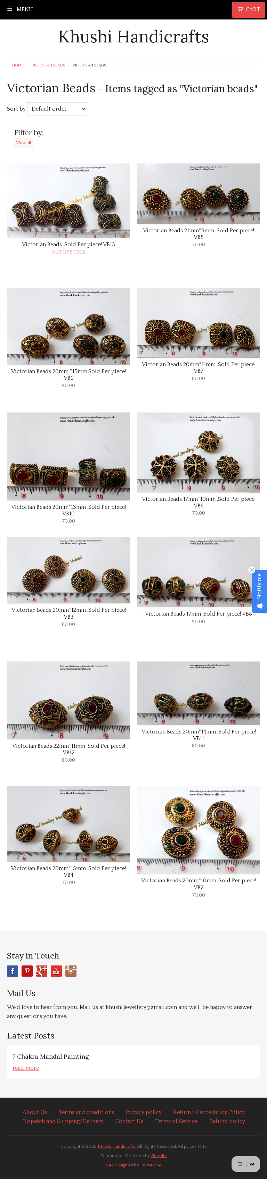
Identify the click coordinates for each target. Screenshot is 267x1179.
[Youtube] (56, 971)
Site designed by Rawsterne (133, 1165)
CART (253, 9)
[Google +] (41, 971)
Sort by (16, 109)
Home (18, 65)
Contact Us (129, 1121)
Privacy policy (144, 1112)
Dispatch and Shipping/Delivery (63, 1121)
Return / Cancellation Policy (209, 1112)
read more (26, 1068)
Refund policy (227, 1121)
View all (23, 142)
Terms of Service (176, 1121)
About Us (35, 1112)
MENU (24, 9)
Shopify (159, 1155)
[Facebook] (12, 971)
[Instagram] (70, 971)
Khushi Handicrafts (133, 36)
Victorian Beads (48, 65)
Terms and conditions (86, 1112)
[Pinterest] (27, 971)
